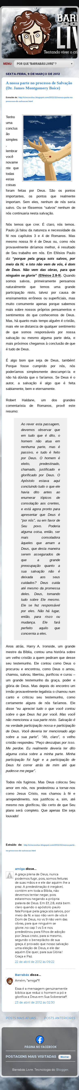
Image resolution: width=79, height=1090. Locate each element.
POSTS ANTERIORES (59, 1018)
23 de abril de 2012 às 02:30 (35, 1002)
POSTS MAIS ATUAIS (21, 1018)
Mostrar (65, 1057)
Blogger (62, 1070)
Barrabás (22, 975)
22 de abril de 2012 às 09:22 (34, 962)
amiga (20, 869)
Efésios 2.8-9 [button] (49, 275)
